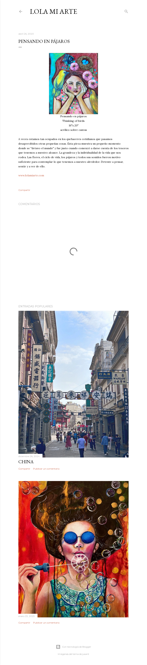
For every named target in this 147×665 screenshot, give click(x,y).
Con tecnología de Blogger (76, 646)
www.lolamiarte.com (31, 175)
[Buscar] (126, 10)
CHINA (25, 462)
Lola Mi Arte (53, 11)
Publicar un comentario (46, 468)
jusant (85, 654)
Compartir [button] (24, 190)
